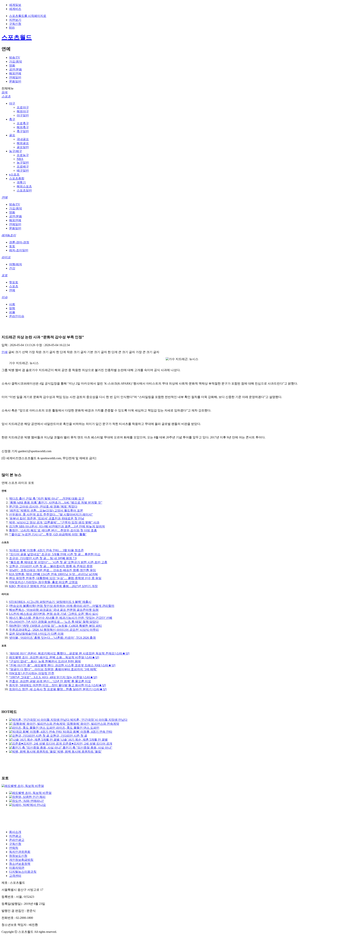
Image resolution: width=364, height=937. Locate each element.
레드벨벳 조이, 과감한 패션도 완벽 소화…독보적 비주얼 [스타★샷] (54, 657)
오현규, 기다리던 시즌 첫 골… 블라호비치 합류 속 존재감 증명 (51, 566)
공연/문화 (15, 69)
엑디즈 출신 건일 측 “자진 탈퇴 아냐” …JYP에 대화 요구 (46, 498)
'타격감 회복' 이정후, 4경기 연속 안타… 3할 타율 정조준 (46, 550)
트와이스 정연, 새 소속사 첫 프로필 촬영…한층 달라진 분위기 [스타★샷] (58, 689)
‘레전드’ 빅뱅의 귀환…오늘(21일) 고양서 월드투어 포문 (46, 510)
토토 (12, 246)
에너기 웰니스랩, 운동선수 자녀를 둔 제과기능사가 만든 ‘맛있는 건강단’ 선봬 (60, 617)
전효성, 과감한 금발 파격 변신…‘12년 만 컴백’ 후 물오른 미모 (50, 681)
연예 (5, 197)
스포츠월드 (17, 37)
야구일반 (23, 115)
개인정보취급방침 (21, 859)
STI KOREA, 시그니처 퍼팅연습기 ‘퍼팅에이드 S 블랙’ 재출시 (50, 601)
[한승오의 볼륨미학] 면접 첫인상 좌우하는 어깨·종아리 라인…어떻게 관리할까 (61, 605)
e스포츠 (14, 174)
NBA (20, 159)
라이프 (6, 257)
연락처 (13, 847)
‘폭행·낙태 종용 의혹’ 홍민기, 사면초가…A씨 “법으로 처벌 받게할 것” (55, 502)
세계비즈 (15, 8)
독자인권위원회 (19, 851)
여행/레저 (15, 264)
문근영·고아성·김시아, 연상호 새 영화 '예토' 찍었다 (43, 506)
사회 (12, 304)
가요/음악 (15, 61)
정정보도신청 (18, 855)
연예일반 (15, 77)
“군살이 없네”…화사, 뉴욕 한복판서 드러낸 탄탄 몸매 (45, 661)
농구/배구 (15, 151)
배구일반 (23, 170)
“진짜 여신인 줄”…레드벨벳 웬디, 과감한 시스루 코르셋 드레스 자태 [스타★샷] (62, 665)
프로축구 (23, 123)
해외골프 (23, 143)
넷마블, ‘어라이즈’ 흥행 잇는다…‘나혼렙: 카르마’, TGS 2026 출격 (52, 637)
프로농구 (23, 155)
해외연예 (15, 73)
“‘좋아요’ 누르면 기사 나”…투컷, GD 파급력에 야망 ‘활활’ (47, 534)
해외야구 (23, 111)
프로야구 (23, 107)
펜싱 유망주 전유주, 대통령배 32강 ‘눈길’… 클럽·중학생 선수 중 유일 (55, 578)
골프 (12, 135)
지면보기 (15, 19)
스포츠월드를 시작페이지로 (27, 15)
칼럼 (12, 308)
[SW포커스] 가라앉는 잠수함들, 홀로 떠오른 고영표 (43, 582)
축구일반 (23, 131)
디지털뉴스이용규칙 (22, 871)
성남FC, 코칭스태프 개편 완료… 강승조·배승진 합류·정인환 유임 (52, 570)
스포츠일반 (24, 190)
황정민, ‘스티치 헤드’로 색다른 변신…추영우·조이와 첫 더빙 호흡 (53, 530)
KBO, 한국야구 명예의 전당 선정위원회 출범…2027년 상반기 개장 (53, 586)
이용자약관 (16, 867)
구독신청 (15, 23)
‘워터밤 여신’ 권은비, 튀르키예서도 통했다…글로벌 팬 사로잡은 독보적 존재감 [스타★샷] (69, 653)
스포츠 (6, 96)
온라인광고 (16, 839)
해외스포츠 (24, 186)
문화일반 (15, 81)
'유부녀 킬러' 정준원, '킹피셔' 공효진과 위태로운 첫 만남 (46, 518)
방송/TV (14, 57)
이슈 (5, 297)
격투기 (21, 182)
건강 (12, 268)
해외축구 (23, 127)
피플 (12, 312)
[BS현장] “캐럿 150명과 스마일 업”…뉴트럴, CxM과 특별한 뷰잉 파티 (55, 625)
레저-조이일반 (18, 250)
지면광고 (15, 836)
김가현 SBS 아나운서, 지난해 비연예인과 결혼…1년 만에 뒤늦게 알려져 (57, 526)
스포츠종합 (16, 178)
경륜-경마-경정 (19, 242)
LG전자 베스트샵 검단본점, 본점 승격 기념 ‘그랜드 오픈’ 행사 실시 (53, 613)
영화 (12, 65)
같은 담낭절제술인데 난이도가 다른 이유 (36, 633)
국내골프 (23, 139)
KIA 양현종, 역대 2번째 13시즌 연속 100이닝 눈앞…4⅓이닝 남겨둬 (53, 574)
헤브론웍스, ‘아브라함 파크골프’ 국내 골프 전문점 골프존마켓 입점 (54, 609)
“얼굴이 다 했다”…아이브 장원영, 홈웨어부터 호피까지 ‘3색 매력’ (53, 669)
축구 (12, 119)
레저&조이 (9, 235)
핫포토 (13, 282)
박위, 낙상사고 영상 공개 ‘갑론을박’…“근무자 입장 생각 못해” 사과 (54, 522)
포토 (5, 275)
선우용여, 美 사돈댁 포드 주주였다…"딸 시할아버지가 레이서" (51, 514)
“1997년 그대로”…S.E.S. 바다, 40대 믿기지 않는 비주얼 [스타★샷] (53, 677)
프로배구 (23, 166)
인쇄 (5, 352)
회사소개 (15, 832)
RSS (12, 27)
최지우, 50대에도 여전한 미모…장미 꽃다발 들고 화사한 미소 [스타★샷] (57, 685)
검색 (5, 92)
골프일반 (23, 147)
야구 (12, 103)
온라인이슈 (16, 316)
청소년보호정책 (19, 863)
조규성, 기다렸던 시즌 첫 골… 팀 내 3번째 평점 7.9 (43, 558)
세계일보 (15, 4)
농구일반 (23, 162)
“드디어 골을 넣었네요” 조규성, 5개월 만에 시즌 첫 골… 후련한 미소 (54, 554)
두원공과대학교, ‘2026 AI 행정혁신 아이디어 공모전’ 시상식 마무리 (54, 629)
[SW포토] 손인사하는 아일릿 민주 (31, 673)
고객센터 (15, 875)
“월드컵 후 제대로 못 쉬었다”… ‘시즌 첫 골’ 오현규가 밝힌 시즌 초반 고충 (58, 562)
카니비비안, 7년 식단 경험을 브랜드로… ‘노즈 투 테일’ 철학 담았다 (54, 621)
